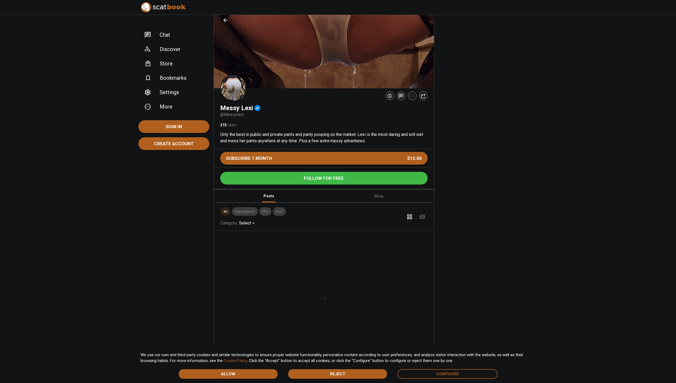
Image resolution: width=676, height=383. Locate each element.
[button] (174, 35)
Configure (447, 374)
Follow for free (324, 178)
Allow (228, 374)
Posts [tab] (268, 196)
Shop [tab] (378, 196)
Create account (174, 143)
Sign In (174, 126)
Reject (337, 374)
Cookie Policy (235, 360)
